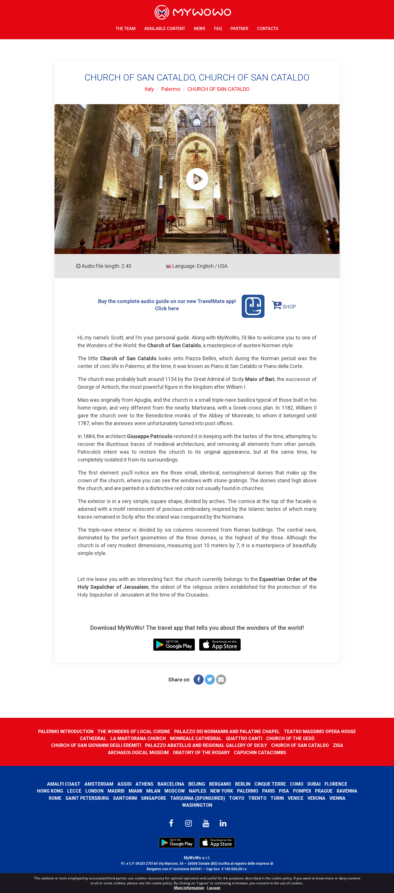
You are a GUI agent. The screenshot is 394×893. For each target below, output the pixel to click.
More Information (189, 887)
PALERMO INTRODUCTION (65, 731)
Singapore (153, 798)
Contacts (267, 28)
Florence (335, 784)
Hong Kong (50, 791)
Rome (55, 798)
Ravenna (347, 791)
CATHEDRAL (93, 738)
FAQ (218, 28)
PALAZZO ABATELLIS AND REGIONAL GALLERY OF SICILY (206, 745)
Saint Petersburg (87, 798)
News (199, 28)
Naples (197, 791)
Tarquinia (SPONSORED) (197, 798)
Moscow (174, 791)
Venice (295, 798)
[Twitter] (210, 680)
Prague (324, 791)
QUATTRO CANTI (244, 738)
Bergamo (220, 784)
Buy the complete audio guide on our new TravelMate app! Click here (167, 304)
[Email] (221, 680)
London (94, 791)
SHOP (288, 307)
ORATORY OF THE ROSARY (201, 752)
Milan (153, 791)
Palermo (170, 89)
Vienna (337, 798)
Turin (277, 798)
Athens (144, 784)
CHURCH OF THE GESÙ (290, 738)
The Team (126, 28)
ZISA (338, 745)
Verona (316, 798)
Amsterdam (99, 784)
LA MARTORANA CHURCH (138, 738)
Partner (239, 28)
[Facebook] (199, 680)
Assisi (124, 784)
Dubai (313, 784)
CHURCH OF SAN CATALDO (218, 89)
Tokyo (236, 798)
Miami (135, 791)
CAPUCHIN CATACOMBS (260, 752)
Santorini (125, 798)
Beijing (196, 784)
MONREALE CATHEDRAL (196, 738)
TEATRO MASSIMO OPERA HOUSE (320, 731)
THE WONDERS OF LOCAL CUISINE (133, 731)
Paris (268, 791)
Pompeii (302, 791)
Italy (149, 89)
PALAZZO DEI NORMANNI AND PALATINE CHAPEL (227, 731)
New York (221, 791)
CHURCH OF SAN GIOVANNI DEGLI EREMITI (96, 745)
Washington (197, 805)
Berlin (242, 784)
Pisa (284, 791)
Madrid (116, 791)
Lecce (74, 791)
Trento (257, 798)
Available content (164, 28)
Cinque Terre (270, 784)
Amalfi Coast (63, 784)
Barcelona (170, 784)
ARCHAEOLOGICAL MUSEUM (138, 752)
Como (296, 784)
